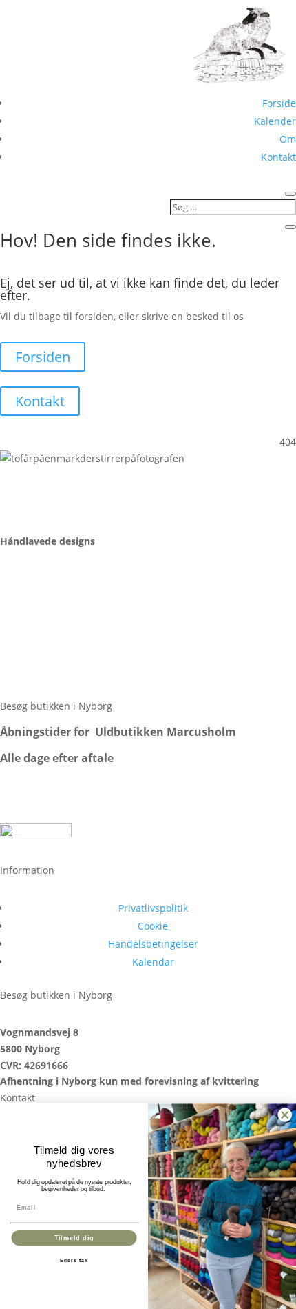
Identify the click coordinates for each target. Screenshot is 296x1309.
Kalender (275, 121)
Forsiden (42, 357)
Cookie (153, 925)
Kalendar (153, 961)
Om (287, 139)
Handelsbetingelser (153, 943)
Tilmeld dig (74, 1238)
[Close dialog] (285, 1115)
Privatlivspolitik (153, 908)
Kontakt (278, 156)
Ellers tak (74, 1260)
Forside (279, 103)
